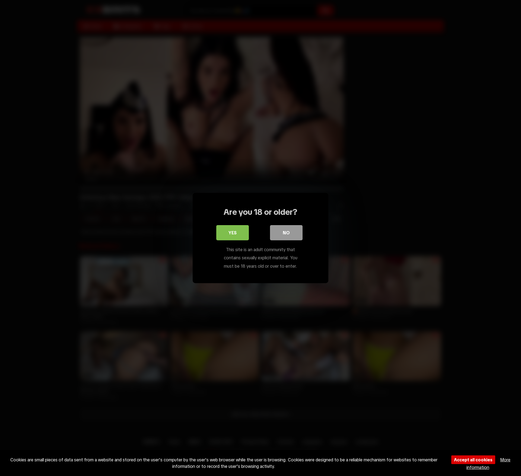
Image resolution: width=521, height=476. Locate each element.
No (286, 232)
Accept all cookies (473, 459)
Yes (232, 232)
